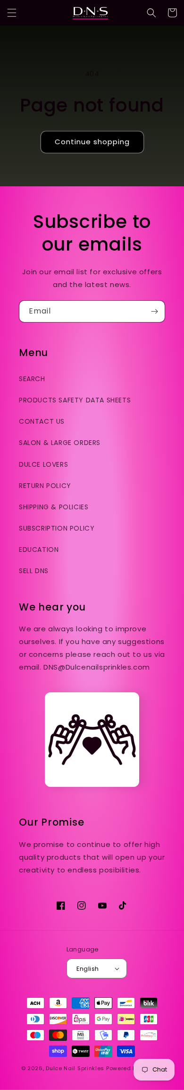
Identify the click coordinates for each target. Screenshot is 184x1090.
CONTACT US (42, 421)
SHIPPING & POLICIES (53, 507)
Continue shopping (92, 142)
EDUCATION (39, 549)
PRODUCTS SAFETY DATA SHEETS (75, 400)
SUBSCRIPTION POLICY (56, 528)
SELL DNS (34, 571)
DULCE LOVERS (43, 464)
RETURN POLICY (45, 485)
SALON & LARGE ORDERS (59, 442)
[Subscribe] (154, 311)
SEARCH (32, 379)
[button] (11, 12)
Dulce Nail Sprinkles (75, 1068)
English (87, 968)
